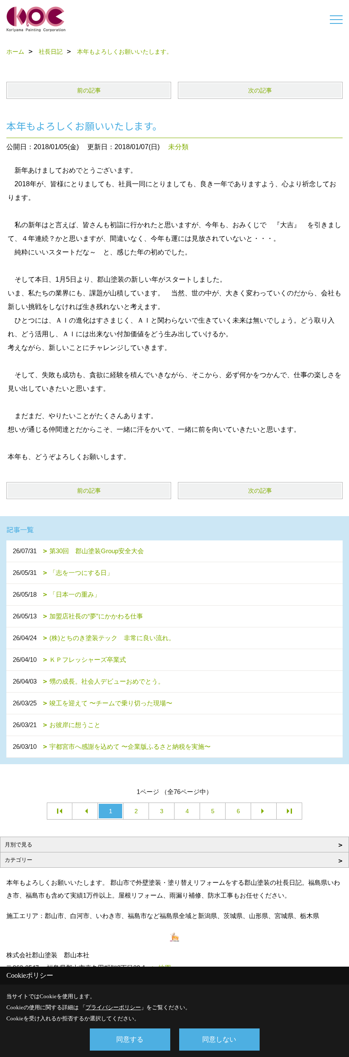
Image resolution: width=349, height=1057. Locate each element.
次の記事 (260, 90)
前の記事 (89, 90)
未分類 (178, 146)
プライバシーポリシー (113, 1007)
